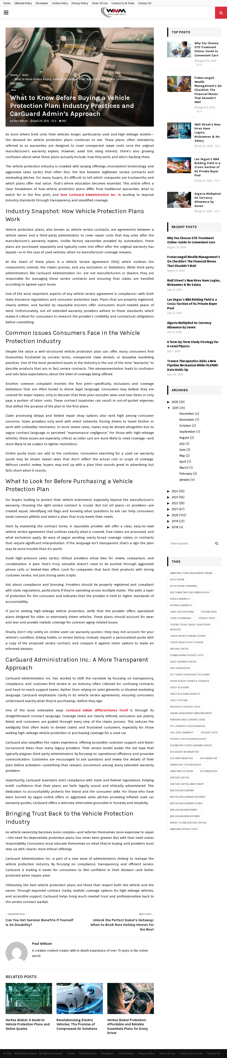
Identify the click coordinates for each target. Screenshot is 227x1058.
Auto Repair (177, 579)
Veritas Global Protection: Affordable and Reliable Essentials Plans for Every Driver (127, 1026)
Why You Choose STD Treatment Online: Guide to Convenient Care (206, 49)
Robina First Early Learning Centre (191, 745)
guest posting (179, 700)
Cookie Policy (60, 3)
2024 (175, 491)
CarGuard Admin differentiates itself (97, 710)
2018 (175, 527)
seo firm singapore (181, 758)
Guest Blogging (179, 687)
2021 (175, 509)
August (184, 438)
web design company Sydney (186, 803)
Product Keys (209, 732)
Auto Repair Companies (183, 586)
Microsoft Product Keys (185, 707)
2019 (175, 521)
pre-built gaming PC (182, 732)
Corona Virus (209, 612)
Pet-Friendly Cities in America (187, 726)
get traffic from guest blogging (190, 674)
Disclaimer (42, 3)
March (183, 468)
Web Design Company (182, 790)
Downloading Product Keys (187, 655)
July (182, 444)
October (185, 426)
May (182, 456)
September (187, 432)
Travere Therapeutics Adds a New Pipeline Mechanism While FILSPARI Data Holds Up (192, 365)
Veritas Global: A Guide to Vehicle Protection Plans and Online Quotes (28, 1024)
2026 (175, 402)
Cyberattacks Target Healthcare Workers (190, 627)
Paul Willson (21, 121)
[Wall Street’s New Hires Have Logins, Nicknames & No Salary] (179, 131)
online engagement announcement (191, 713)
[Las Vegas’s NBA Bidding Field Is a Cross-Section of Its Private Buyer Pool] (179, 165)
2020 (175, 515)
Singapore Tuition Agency (185, 765)
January (184, 480)
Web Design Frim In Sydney (185, 816)
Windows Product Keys (184, 829)
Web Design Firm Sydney (184, 810)
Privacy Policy (80, 3)
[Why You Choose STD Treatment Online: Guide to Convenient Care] (179, 49)
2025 (175, 408)
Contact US (144, 3)
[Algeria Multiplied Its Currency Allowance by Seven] (179, 200)
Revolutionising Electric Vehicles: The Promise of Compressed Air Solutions (77, 1024)
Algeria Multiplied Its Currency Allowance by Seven (207, 200)
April (182, 462)
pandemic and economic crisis (187, 720)
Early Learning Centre (183, 662)
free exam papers (180, 668)
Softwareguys (208, 771)
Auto (13, 90)
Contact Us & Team (123, 3)
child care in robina (182, 612)
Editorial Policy (23, 3)
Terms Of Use (100, 3)
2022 (175, 503)
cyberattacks (206, 618)
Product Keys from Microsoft (188, 739)
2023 (175, 497)
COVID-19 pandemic (180, 618)
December (186, 414)
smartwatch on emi (181, 771)
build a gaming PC (180, 599)
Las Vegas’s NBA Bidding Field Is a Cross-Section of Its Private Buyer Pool (207, 167)
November (186, 420)
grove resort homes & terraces (189, 681)
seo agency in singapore (184, 752)
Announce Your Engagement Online (191, 573)
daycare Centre (179, 649)
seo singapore (208, 758)
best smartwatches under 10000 (189, 592)
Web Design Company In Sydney (187, 797)
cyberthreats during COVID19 (188, 636)
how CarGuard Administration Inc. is (91, 195)
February (185, 474)
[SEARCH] (216, 543)
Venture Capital (180, 777)
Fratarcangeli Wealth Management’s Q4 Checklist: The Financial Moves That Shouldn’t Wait (207, 90)
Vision (7, 3)
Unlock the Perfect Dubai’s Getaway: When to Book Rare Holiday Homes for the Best (122, 925)
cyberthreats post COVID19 (187, 642)
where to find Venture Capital (188, 823)
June (182, 450)
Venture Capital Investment (187, 784)
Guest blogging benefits (185, 694)
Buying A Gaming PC (181, 605)
